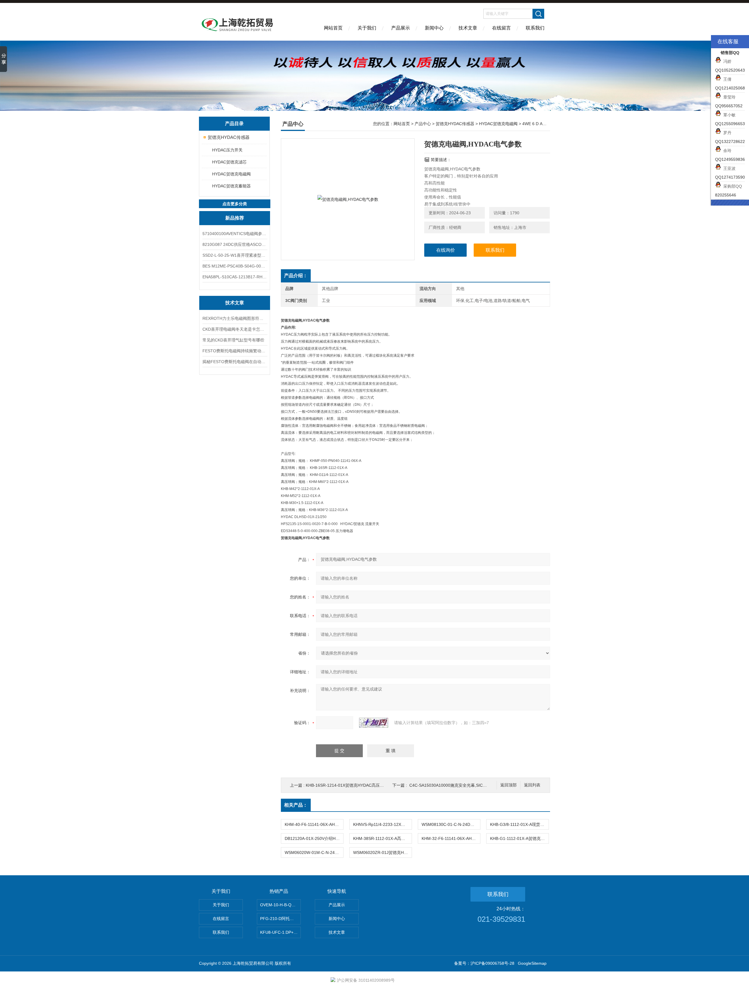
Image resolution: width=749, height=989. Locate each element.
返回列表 (532, 785)
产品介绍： (295, 275)
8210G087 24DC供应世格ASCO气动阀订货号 (234, 244)
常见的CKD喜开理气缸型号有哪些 (233, 340)
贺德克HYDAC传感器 (229, 137)
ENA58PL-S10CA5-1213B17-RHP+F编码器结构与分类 (234, 277)
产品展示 (400, 27)
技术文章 (467, 27)
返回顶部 (508, 785)
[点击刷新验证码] (373, 723)
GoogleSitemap (532, 963)
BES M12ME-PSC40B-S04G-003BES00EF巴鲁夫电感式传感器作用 (234, 266)
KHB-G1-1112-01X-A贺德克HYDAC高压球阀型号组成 (519, 838)
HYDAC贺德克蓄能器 (231, 186)
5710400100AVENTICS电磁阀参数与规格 (234, 233)
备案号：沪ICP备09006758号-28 (484, 963)
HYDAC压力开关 (227, 150)
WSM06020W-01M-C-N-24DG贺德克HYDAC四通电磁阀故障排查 (314, 852)
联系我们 (535, 27)
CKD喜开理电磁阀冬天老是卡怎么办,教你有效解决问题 (234, 329)
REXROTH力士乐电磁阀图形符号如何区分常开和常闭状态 (234, 318)
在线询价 (445, 250)
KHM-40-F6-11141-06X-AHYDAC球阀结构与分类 (314, 824)
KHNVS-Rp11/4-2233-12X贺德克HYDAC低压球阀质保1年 (382, 824)
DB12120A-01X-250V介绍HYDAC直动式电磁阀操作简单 (314, 838)
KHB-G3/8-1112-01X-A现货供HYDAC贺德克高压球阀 (519, 824)
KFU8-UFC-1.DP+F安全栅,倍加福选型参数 (280, 932)
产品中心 (423, 123)
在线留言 (501, 27)
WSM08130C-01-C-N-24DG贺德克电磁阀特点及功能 (451, 824)
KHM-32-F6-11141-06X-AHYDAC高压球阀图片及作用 (451, 838)
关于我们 (367, 27)
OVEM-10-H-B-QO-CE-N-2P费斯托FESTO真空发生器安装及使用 (280, 904)
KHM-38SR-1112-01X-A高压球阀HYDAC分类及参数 (382, 838)
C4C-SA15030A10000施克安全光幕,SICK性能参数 (455, 785)
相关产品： (295, 804)
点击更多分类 (234, 203)
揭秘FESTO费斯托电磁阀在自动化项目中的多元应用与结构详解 (234, 361)
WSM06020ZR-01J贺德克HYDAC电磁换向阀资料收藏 (382, 852)
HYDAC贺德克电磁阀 (231, 174)
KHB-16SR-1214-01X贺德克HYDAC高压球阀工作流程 (355, 785)
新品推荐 (234, 217)
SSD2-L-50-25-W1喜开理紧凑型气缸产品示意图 (234, 255)
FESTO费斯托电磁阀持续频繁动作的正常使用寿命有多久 (234, 350)
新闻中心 (434, 27)
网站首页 (333, 27)
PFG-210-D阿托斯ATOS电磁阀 (280, 918)
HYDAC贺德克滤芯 (229, 162)
